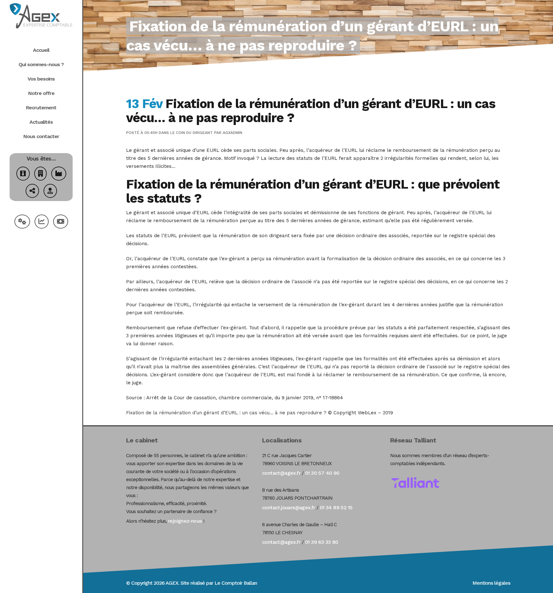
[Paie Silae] (61, 222)
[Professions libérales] (50, 191)
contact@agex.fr (281, 473)
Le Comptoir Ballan (235, 583)
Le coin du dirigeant (191, 132)
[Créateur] (23, 174)
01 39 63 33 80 (321, 542)
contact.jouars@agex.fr (288, 507)
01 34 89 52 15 (336, 507)
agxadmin (232, 132)
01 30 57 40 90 (322, 473)
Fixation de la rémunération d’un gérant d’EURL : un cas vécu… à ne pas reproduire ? (226, 413)
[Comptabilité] (41, 222)
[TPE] (40, 174)
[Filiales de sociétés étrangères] (32, 191)
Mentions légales (491, 583)
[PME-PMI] (59, 174)
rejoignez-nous (185, 521)
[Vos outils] (22, 222)
